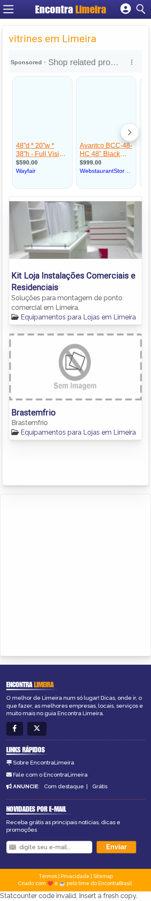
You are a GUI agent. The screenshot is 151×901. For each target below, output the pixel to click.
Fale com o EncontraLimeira (50, 775)
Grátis (99, 786)
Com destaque (64, 786)
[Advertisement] (75, 574)
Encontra (70, 9)
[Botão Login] (125, 9)
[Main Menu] (8, 9)
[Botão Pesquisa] (142, 9)
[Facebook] (14, 729)
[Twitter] (37, 729)
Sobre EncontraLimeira (43, 762)
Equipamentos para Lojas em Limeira (78, 317)
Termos (48, 876)
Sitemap (103, 876)
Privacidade (75, 876)
